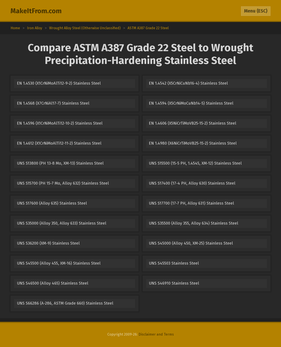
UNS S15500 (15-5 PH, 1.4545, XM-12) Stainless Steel (195, 163)
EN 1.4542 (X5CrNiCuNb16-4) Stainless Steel (188, 83)
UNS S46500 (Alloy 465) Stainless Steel (52, 283)
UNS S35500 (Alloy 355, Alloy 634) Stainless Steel (193, 223)
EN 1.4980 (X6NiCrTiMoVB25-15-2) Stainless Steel (193, 143)
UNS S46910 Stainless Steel (174, 283)
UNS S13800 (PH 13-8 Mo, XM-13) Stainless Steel (60, 163)
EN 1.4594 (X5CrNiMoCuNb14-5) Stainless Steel (191, 103)
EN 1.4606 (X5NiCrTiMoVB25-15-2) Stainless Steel (192, 123)
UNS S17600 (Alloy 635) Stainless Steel (52, 203)
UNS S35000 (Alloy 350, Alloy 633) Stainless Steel (61, 223)
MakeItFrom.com (36, 11)
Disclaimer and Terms (156, 334)
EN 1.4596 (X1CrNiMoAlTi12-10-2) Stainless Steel (60, 123)
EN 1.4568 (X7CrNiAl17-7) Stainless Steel (53, 103)
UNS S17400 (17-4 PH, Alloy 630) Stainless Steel (192, 183)
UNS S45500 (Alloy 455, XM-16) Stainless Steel (59, 263)
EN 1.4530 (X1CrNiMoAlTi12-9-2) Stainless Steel (59, 83)
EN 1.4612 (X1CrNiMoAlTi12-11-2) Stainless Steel (59, 143)
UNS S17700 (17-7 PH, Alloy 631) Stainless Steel (191, 203)
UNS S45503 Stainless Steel (174, 263)
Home (15, 28)
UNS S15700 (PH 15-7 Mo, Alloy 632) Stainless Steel (63, 183)
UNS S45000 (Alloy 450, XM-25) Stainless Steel (191, 243)
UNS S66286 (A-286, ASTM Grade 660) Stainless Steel (65, 303)
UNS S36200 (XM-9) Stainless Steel (48, 243)
